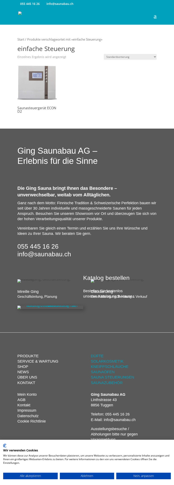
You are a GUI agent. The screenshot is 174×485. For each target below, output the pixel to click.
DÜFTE (97, 356)
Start (20, 39)
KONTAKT (26, 383)
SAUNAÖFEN (103, 372)
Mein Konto (27, 394)
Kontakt (23, 405)
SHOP (22, 366)
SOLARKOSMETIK (107, 361)
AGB (21, 400)
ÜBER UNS (27, 377)
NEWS (23, 372)
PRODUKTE (28, 356)
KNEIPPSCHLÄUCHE (109, 366)
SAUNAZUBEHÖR (107, 383)
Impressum (26, 410)
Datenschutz (28, 416)
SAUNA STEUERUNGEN (112, 377)
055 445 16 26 (30, 4)
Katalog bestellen (106, 278)
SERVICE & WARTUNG (37, 361)
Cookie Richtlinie (31, 421)
